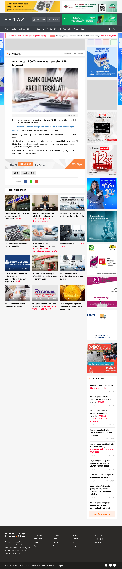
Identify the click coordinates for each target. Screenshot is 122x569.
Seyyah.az (41, 19)
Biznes (30, 29)
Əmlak (76, 29)
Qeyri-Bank (78, 54)
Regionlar (67, 29)
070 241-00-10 (99, 535)
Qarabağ (55, 19)
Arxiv (55, 546)
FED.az (15, 131)
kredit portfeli (28, 173)
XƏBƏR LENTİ (99, 378)
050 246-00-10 (100, 539)
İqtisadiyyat (40, 29)
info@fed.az (99, 543)
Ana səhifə (67, 54)
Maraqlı (57, 29)
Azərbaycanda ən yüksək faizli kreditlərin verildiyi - (69, 36)
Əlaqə (36, 546)
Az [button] (114, 29)
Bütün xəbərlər (102, 514)
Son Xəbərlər (11, 29)
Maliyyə (21, 29)
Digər (83, 29)
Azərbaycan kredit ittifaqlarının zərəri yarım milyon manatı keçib (45, 127)
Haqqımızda (77, 546)
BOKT (16, 173)
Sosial (49, 29)
